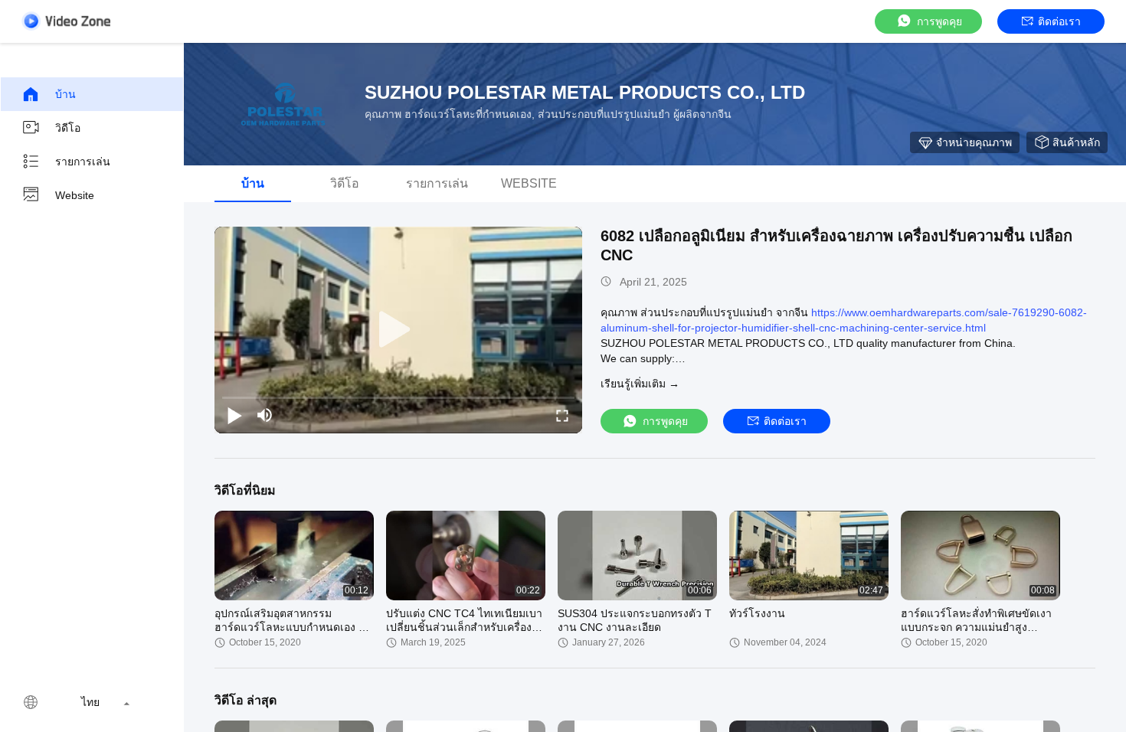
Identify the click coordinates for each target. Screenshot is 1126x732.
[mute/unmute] (265, 415)
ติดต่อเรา (1059, 21)
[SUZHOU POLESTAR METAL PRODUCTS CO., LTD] (283, 104)
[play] (398, 330)
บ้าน (65, 94)
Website (74, 195)
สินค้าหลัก (1076, 142)
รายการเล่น (82, 161)
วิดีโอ (67, 128)
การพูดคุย (939, 21)
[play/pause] (234, 415)
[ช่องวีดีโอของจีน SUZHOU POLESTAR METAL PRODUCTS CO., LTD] (65, 21)
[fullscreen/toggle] (562, 415)
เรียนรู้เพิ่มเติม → (640, 383)
